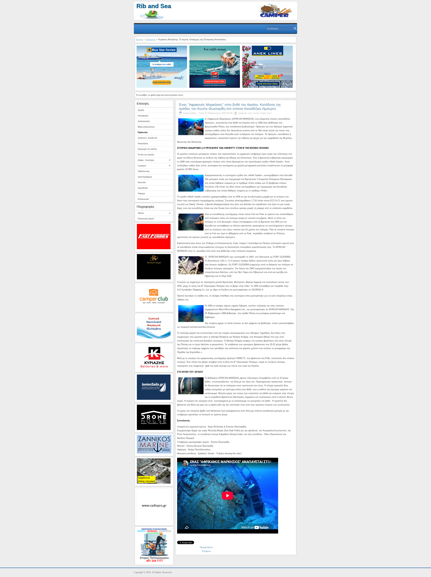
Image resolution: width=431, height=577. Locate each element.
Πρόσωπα (150, 39)
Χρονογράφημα (145, 177)
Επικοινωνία (143, 199)
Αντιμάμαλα (143, 116)
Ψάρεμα (141, 193)
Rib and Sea (153, 6)
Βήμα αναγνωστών (146, 127)
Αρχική (139, 39)
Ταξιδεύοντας (144, 171)
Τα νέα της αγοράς (146, 154)
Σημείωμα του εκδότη (147, 149)
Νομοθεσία (143, 188)
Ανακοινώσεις (144, 121)
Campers (142, 166)
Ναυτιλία (142, 182)
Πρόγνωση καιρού (146, 218)
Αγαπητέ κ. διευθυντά (147, 138)
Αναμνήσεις (143, 143)
